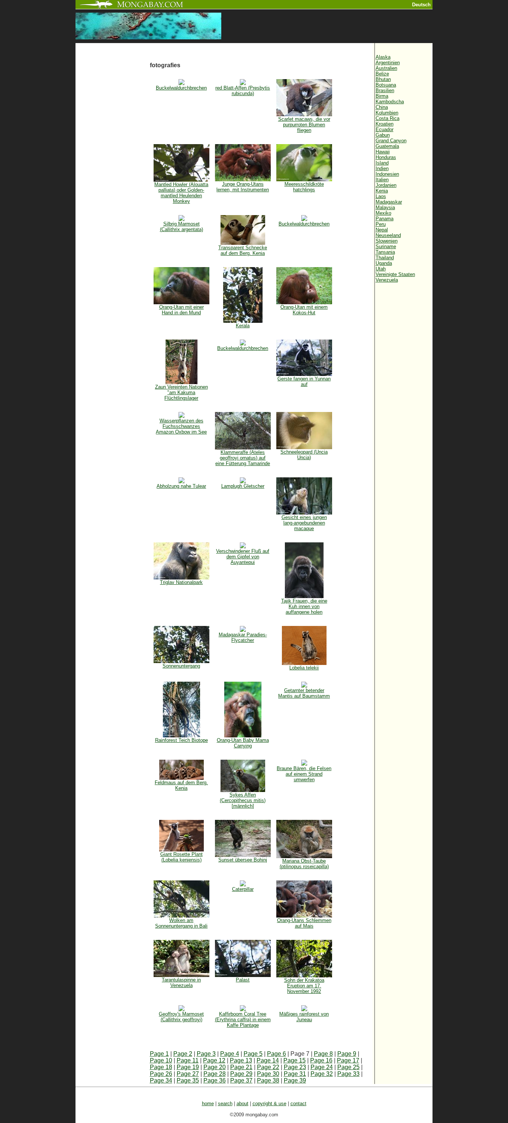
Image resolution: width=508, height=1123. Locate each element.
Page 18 (161, 1067)
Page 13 (241, 1060)
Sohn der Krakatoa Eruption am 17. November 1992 (304, 985)
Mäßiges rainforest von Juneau (304, 1016)
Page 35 (188, 1080)
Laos (381, 196)
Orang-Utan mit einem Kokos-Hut (304, 309)
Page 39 (295, 1080)
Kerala (243, 325)
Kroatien (384, 124)
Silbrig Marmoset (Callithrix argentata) (181, 226)
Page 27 (188, 1074)
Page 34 (161, 1080)
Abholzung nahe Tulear (181, 486)
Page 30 (268, 1074)
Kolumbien (387, 113)
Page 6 (276, 1054)
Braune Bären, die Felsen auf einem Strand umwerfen (304, 774)
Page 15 (294, 1060)
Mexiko (383, 213)
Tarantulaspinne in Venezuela (181, 982)
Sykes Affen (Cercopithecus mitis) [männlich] (243, 800)
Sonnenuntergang (181, 666)
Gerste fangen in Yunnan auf (304, 381)
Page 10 (161, 1060)
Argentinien (388, 62)
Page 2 (182, 1054)
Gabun (383, 135)
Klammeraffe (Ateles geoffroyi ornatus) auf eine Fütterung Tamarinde (242, 457)
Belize (382, 74)
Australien (386, 68)
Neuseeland (388, 235)
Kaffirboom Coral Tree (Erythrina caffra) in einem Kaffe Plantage (243, 1019)
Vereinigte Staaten (395, 274)
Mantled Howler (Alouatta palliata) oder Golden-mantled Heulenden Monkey (181, 193)
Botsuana (386, 85)
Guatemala (387, 146)
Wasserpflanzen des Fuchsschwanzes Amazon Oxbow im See (181, 426)
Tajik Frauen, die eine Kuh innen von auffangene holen (304, 606)
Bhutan (383, 79)
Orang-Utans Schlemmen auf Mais (304, 923)
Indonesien (387, 174)
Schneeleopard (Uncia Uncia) (304, 454)
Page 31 (295, 1074)
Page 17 (348, 1060)
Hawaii (383, 152)
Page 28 (214, 1074)
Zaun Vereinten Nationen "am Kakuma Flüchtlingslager (181, 392)
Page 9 (346, 1054)
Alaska (383, 57)
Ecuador (384, 129)
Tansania (385, 252)
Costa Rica (387, 118)
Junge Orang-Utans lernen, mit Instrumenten (242, 186)
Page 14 (268, 1060)
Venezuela (387, 280)
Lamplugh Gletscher (242, 486)
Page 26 (161, 1074)
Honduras (386, 157)
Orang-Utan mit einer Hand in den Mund (181, 309)
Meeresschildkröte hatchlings (304, 186)
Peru (381, 224)
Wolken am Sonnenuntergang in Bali (181, 923)
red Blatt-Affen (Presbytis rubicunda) (242, 90)
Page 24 (322, 1067)
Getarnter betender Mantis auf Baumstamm (304, 693)
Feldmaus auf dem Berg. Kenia (181, 785)
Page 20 (214, 1067)
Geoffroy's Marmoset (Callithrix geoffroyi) (181, 1016)
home (208, 1103)
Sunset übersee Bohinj (242, 860)
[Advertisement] (112, 167)
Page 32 (322, 1074)
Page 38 (268, 1080)
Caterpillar (243, 889)
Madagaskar (389, 202)
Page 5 (253, 1054)
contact (298, 1103)
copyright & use (269, 1103)
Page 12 (214, 1060)
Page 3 (206, 1054)
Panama (384, 218)
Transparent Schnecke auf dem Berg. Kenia (242, 250)
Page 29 (241, 1074)
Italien (382, 179)
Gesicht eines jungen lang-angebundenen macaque (304, 523)
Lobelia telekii (304, 668)
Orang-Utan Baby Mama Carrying (243, 743)
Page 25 (348, 1067)
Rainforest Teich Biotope (181, 740)
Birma (382, 96)
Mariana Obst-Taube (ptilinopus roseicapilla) (304, 863)
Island (382, 163)
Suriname (386, 246)
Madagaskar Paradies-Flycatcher (243, 637)
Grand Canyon (391, 140)
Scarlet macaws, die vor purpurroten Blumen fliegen (304, 124)
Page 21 (241, 1067)
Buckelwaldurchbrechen (181, 88)
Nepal (382, 230)
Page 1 (159, 1054)
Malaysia (385, 207)
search (225, 1103)
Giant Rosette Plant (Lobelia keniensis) (181, 857)
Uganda (384, 263)
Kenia (382, 191)
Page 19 (188, 1067)
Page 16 (321, 1060)
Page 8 (323, 1054)
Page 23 (295, 1067)
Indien (382, 168)
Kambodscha (390, 101)
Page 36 (214, 1080)
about (242, 1103)
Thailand (385, 257)
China (382, 107)
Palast (243, 980)
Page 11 (188, 1060)
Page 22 (268, 1067)
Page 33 (348, 1074)
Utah (381, 269)
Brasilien (385, 90)
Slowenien (387, 241)
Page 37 (241, 1080)
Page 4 (229, 1054)
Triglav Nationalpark (181, 582)
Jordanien (386, 185)
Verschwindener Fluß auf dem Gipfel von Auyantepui (242, 556)
